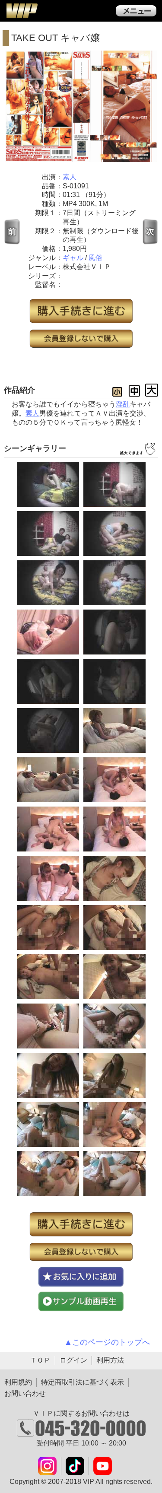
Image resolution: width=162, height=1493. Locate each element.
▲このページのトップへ (107, 1342)
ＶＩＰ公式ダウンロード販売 (21, 10)
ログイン (73, 1360)
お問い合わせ (25, 1393)
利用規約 (18, 1382)
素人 (69, 177)
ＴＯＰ (40, 1360)
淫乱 (123, 404)
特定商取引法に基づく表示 (82, 1382)
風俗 (95, 257)
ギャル (73, 257)
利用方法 (110, 1360)
